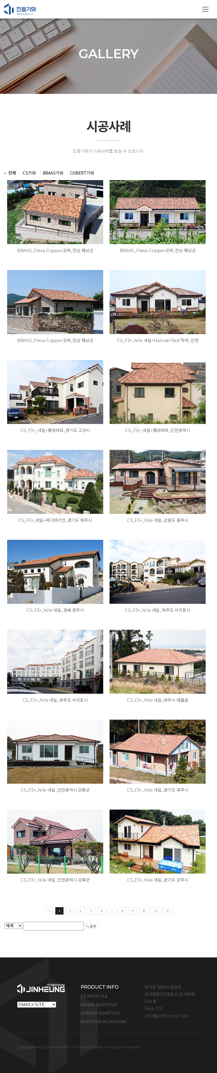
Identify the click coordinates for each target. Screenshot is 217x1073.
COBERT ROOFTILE (100, 1013)
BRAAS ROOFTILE (99, 1004)
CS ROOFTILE (94, 996)
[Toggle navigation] (205, 9)
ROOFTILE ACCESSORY (104, 1021)
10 (144, 911)
